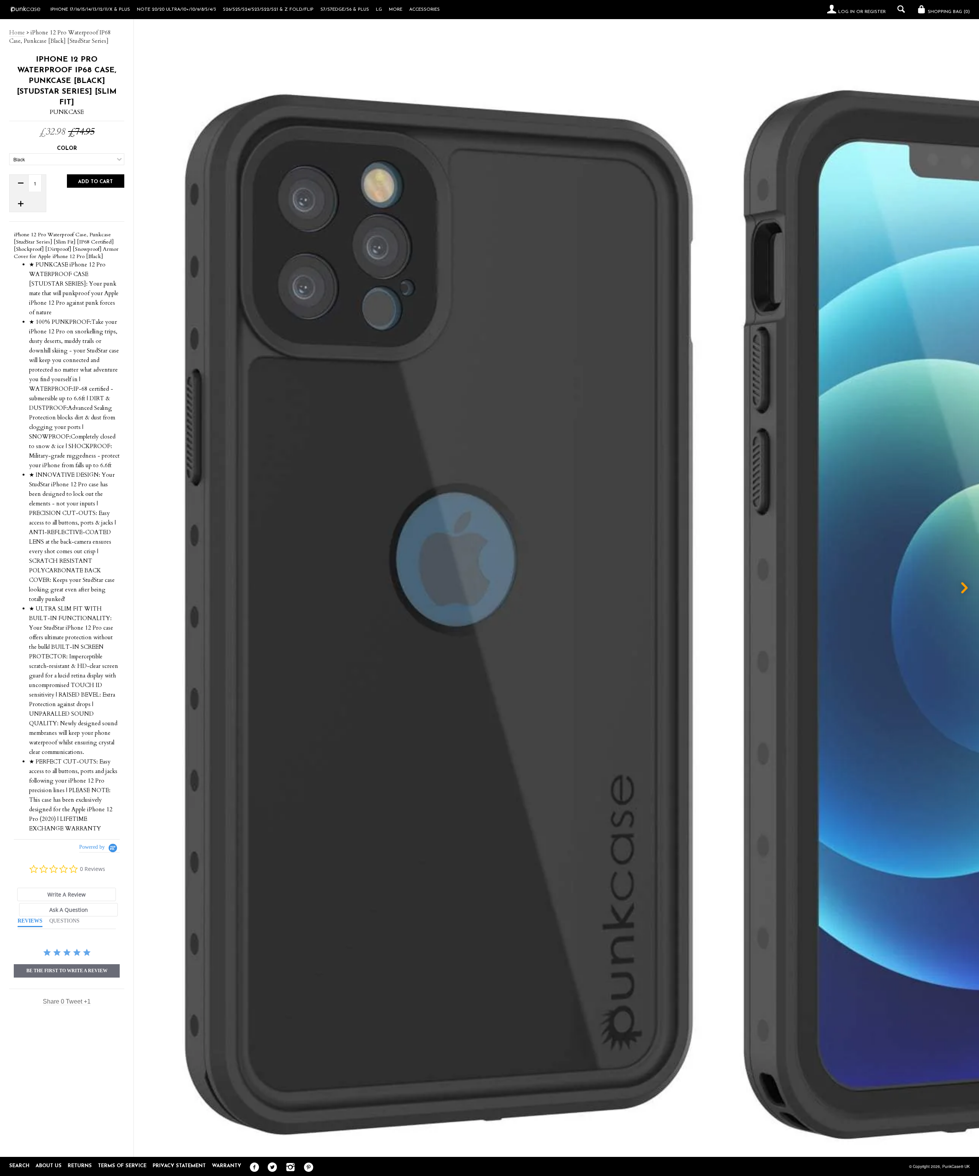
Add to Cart (95, 181)
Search (19, 1165)
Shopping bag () (948, 12)
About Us (49, 1165)
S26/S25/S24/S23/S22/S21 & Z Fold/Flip (268, 9)
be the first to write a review (66, 970)
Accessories (424, 9)
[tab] (66, 894)
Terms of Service (122, 1165)
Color (67, 148)
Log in (846, 12)
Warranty (226, 1165)
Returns (80, 1165)
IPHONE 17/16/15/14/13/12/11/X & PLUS (90, 9)
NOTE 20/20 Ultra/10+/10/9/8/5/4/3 (176, 9)
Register (875, 12)
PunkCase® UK (956, 1166)
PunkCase (67, 112)
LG (379, 9)
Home (17, 32)
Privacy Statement (179, 1165)
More (395, 9)
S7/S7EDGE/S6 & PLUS (344, 9)
